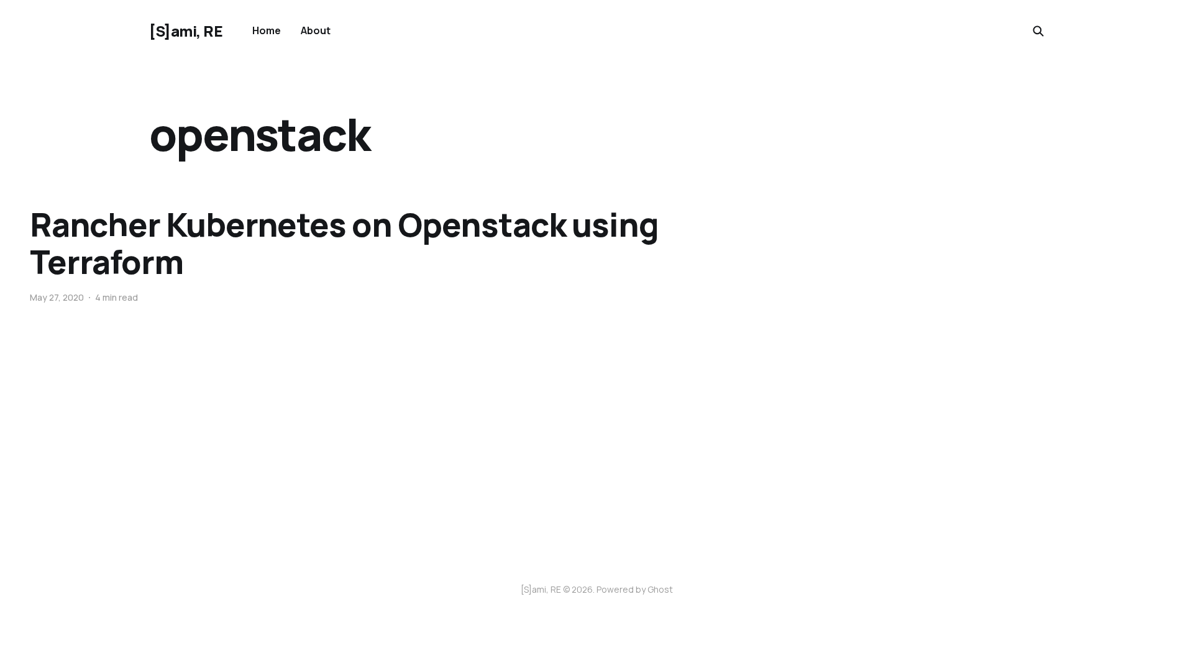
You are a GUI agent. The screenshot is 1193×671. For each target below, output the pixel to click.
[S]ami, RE (185, 31)
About (316, 30)
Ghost (660, 589)
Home (266, 30)
